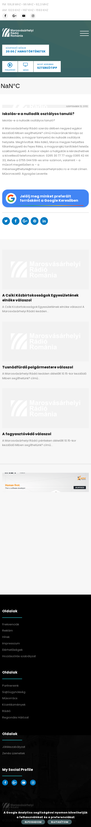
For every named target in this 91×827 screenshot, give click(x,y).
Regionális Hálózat (15, 717)
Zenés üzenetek (13, 753)
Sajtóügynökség (13, 692)
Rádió (6, 711)
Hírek (5, 637)
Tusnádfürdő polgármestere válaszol (37, 367)
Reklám (7, 630)
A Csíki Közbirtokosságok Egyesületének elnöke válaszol (40, 298)
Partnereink (10, 685)
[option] (45, 482)
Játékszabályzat (13, 747)
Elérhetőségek (12, 650)
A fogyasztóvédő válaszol (26, 433)
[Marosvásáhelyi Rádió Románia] (17, 32)
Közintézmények (13, 704)
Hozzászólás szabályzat (19, 656)
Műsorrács (9, 698)
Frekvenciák (10, 624)
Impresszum (11, 643)
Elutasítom (59, 822)
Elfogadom (33, 822)
